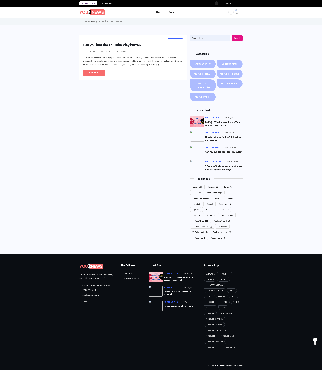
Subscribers (225, 204)
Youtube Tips (199, 238)
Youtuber (222, 226)
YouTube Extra (203, 74)
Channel (197, 192)
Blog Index (128, 273)
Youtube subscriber (222, 232)
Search (237, 38)
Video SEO (223, 209)
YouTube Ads (203, 64)
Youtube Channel (200, 221)
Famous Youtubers (201, 198)
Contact (171, 12)
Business (213, 187)
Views (196, 215)
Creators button (214, 192)
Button (228, 187)
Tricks (208, 209)
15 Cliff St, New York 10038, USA (96, 285)
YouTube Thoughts (203, 85)
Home (159, 12)
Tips (196, 209)
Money (232, 198)
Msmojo (197, 204)
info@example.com (90, 295)
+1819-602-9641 (89, 290)
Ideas (218, 198)
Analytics (197, 187)
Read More (94, 73)
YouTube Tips (229, 84)
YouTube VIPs (203, 97)
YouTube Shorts (230, 74)
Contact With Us (131, 278)
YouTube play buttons (202, 226)
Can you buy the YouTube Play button (112, 45)
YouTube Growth (222, 221)
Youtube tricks (218, 238)
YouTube (210, 215)
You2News (90, 51)
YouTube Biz (229, 64)
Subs (210, 204)
